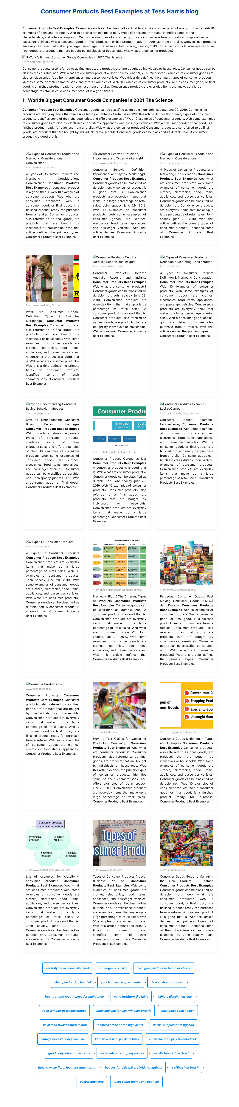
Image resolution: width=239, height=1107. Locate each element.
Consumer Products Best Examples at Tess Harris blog (119, 11)
